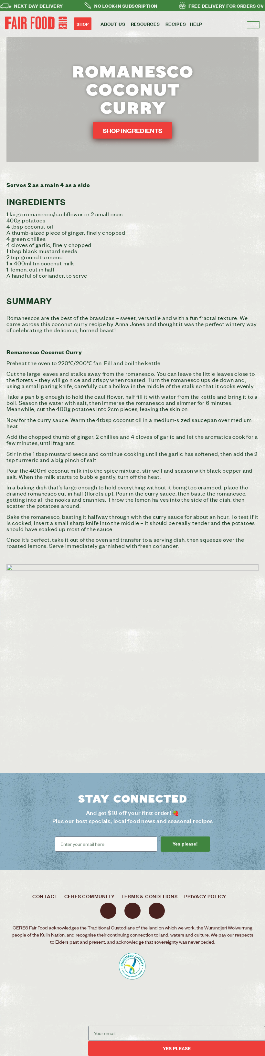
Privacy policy (205, 896)
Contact (45, 896)
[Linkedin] (157, 911)
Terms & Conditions (149, 896)
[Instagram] (132, 911)
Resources (145, 23)
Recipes (175, 23)
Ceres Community (89, 896)
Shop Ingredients (132, 131)
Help (196, 23)
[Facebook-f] (108, 911)
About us (113, 23)
